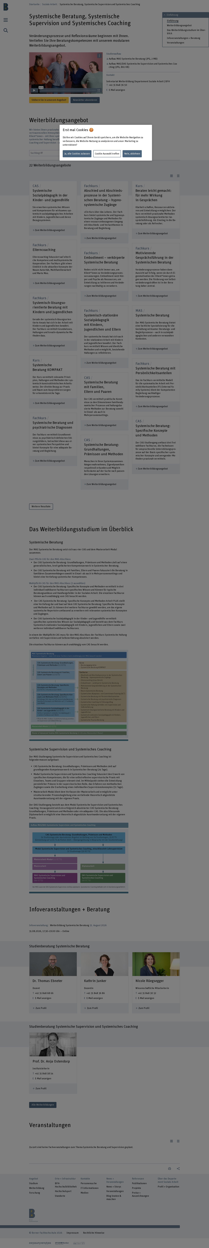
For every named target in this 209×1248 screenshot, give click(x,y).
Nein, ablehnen (132, 153)
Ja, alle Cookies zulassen (77, 153)
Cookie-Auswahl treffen (107, 153)
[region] (106, 143)
